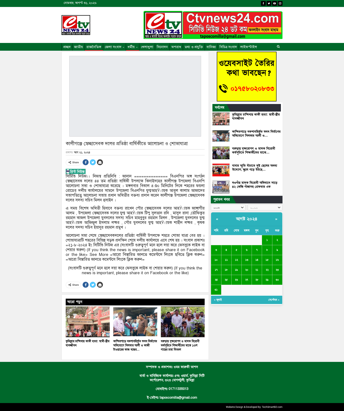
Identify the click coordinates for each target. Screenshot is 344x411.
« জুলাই (218, 300)
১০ (216, 260)
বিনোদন (162, 47)
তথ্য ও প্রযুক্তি (194, 47)
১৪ (256, 260)
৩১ (216, 289)
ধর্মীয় (131, 47)
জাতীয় (78, 47)
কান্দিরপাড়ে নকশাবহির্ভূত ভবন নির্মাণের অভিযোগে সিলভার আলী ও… (256, 133)
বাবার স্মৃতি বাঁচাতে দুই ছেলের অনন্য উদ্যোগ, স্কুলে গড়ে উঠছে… (254, 167)
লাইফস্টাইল (248, 47)
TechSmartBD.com (272, 407)
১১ (226, 260)
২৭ (246, 280)
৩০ (277, 280)
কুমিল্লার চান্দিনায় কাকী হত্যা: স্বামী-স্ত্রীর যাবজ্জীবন (256, 116)
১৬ (277, 260)
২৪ (216, 280)
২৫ (226, 280)
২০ (246, 270)
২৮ (256, 280)
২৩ (277, 270)
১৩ (246, 260)
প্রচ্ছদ (67, 47)
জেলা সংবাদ (113, 47)
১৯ (236, 270)
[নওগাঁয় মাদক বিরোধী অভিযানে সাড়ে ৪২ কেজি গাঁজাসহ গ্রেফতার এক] (221, 187)
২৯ (267, 280)
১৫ (267, 260)
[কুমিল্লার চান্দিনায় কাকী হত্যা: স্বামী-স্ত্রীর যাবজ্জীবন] (88, 321)
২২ (267, 270)
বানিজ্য (211, 47)
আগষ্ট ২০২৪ (246, 219)
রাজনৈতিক (93, 47)
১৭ (216, 270)
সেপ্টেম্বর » (273, 300)
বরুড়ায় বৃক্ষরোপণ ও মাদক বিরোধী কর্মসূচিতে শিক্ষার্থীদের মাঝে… (253, 150)
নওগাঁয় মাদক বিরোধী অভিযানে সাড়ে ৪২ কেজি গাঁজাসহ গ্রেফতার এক (254, 185)
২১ (256, 270)
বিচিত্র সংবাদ (228, 47)
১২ (236, 260)
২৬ (236, 280)
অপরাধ (176, 47)
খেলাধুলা (147, 47)
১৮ (226, 270)
